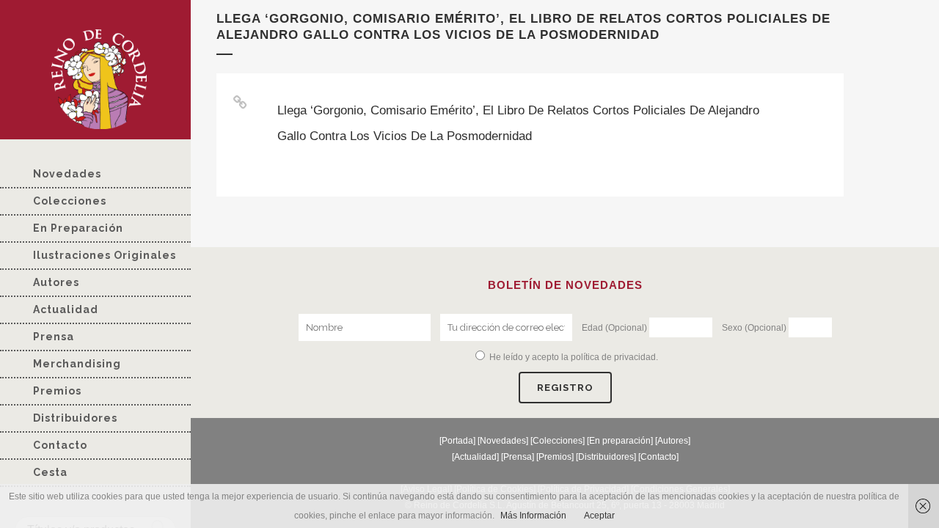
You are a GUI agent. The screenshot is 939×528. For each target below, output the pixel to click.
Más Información (533, 515)
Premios (554, 457)
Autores (672, 441)
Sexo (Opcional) (754, 328)
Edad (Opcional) (614, 328)
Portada (457, 441)
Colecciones (557, 441)
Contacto (658, 457)
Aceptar (599, 515)
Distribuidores (606, 457)
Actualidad (475, 457)
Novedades (503, 441)
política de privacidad (613, 357)
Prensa (517, 457)
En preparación (620, 441)
